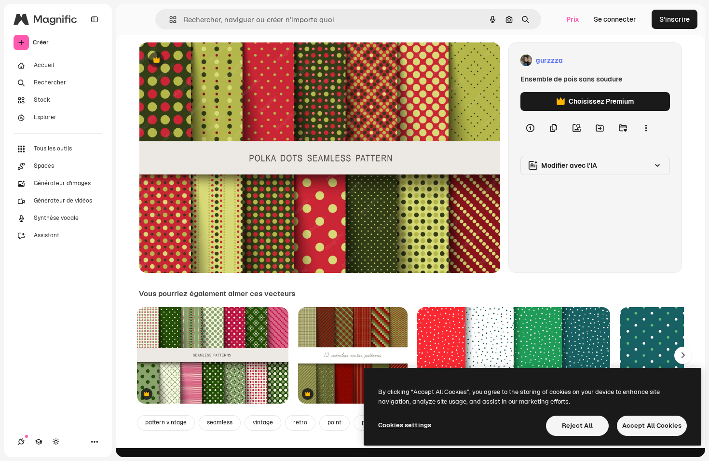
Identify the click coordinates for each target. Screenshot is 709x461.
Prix (572, 19)
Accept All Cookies (652, 425)
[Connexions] (21, 441)
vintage (263, 422)
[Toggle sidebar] (94, 19)
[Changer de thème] (56, 441)
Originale (202, 60)
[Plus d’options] (645, 128)
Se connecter (615, 19)
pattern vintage (166, 422)
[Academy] (38, 441)
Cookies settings (404, 425)
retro (300, 422)
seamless (219, 422)
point (334, 422)
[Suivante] (683, 355)
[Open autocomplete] (169, 19)
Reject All (577, 425)
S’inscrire (674, 19)
